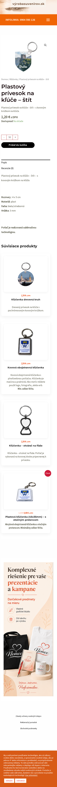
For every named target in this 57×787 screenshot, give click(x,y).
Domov (4, 79)
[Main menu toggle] (48, 20)
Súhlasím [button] (9, 781)
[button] (20, 19)
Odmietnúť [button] (21, 781)
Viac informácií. (31, 775)
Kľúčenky (14, 79)
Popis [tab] (4, 162)
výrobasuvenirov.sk (28, 3)
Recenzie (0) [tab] (7, 168)
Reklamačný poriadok (28, 722)
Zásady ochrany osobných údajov (28, 716)
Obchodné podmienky (28, 728)
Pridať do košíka (18, 145)
